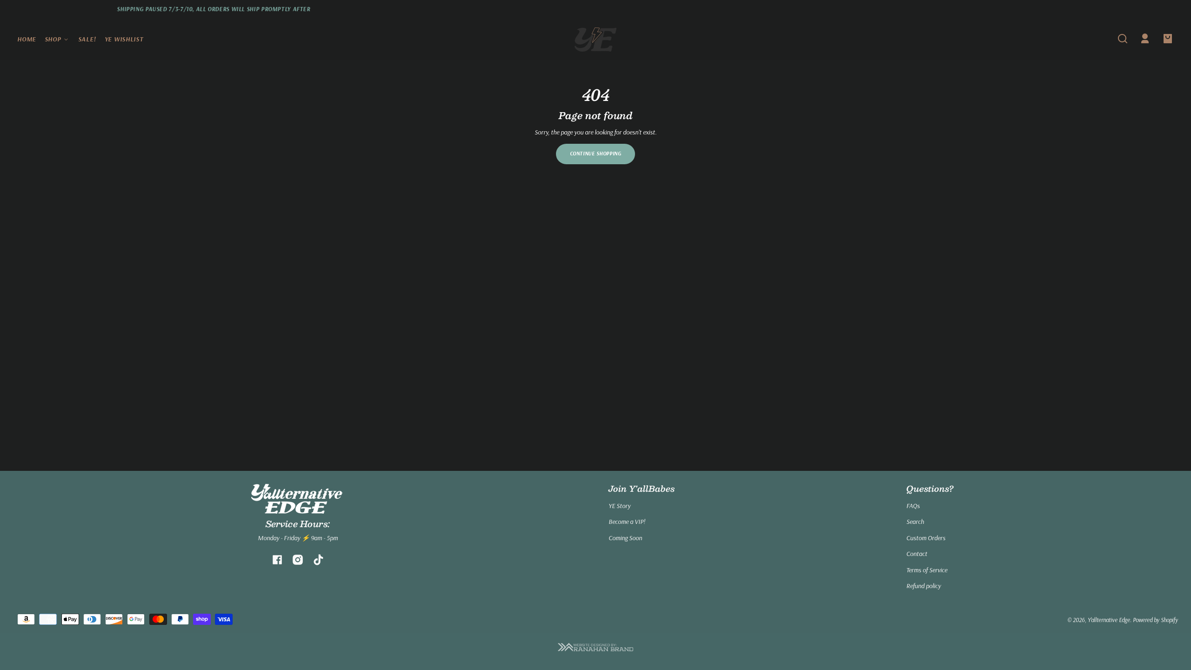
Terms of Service (926, 570)
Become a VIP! (627, 521)
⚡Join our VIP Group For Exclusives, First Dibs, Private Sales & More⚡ (779, 9)
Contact (916, 553)
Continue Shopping (596, 153)
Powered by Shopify (1155, 619)
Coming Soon (625, 538)
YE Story (619, 506)
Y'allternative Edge (1109, 619)
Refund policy (923, 586)
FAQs (913, 506)
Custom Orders (925, 538)
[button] (1122, 38)
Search (915, 521)
